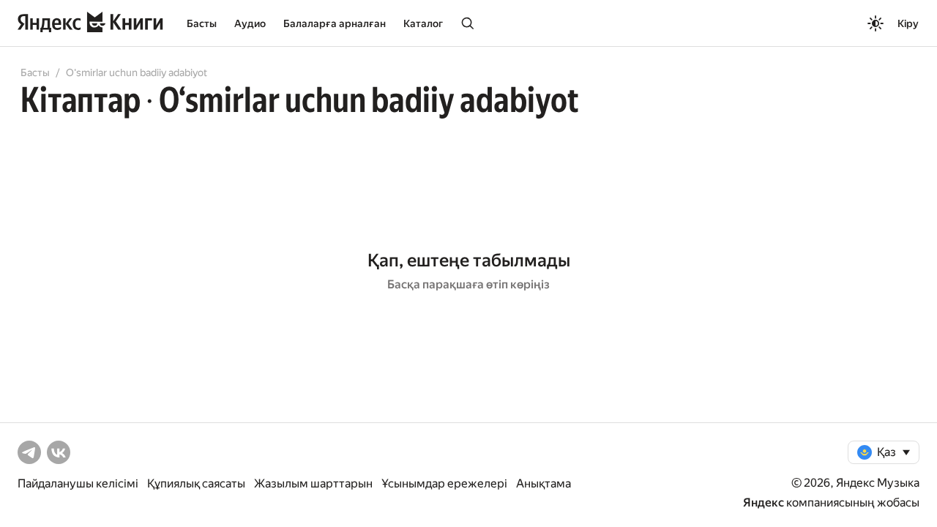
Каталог (423, 23)
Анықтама (543, 483)
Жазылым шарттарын (313, 483)
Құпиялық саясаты (196, 483)
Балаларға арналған (334, 23)
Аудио (250, 23)
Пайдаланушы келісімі (78, 483)
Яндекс (763, 502)
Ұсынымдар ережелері (444, 483)
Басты (202, 23)
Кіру (908, 23)
